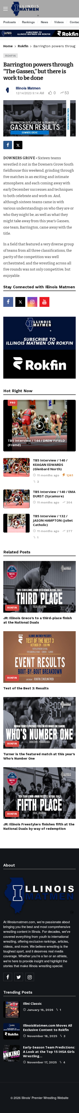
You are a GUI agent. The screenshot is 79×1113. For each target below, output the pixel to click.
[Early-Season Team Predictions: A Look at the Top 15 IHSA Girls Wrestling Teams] (11, 1053)
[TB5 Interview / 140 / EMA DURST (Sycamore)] (16, 498)
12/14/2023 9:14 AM (30, 93)
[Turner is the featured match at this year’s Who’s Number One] (39, 723)
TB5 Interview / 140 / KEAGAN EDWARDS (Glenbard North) (50, 464)
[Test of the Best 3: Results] (39, 657)
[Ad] (39, 33)
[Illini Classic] (11, 1009)
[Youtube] (44, 302)
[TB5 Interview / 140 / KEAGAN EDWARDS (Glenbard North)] (16, 467)
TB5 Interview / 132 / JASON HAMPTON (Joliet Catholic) (53, 520)
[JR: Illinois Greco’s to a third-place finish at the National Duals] (39, 587)
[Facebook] (8, 302)
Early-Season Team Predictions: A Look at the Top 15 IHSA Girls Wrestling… (49, 1051)
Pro (12, 402)
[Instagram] (32, 302)
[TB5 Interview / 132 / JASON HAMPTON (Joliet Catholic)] (16, 523)
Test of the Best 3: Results (26, 688)
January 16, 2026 (40, 1010)
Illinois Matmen (28, 88)
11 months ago (48, 475)
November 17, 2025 (42, 1062)
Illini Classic (32, 1003)
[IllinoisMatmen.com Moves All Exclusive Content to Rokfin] (11, 1031)
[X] (20, 302)
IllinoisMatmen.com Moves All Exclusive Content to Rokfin (47, 1027)
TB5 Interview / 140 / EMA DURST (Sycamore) (54, 493)
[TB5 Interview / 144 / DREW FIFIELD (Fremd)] (39, 425)
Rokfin (10, 55)
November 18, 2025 (42, 1036)
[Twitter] (18, 977)
